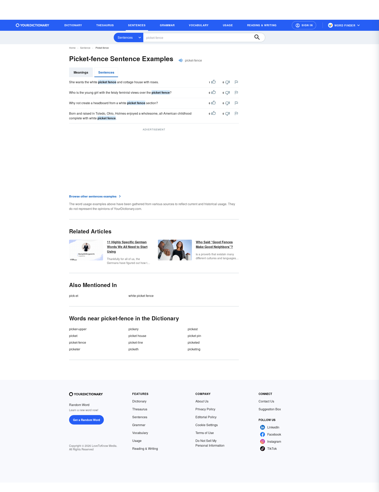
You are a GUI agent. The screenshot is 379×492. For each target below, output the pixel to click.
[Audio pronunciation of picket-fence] (180, 60)
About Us (201, 401)
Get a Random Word (86, 420)
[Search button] (259, 37)
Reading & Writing (145, 448)
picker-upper (77, 329)
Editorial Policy (206, 417)
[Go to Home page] (32, 25)
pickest (193, 329)
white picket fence (141, 295)
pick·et (73, 295)
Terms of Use (204, 432)
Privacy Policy (205, 409)
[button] (304, 25)
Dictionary (139, 401)
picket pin (194, 335)
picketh (134, 349)
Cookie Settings (206, 425)
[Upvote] (213, 82)
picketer (74, 349)
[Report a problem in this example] (236, 82)
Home (72, 47)
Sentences (125, 37)
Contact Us (266, 401)
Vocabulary (140, 432)
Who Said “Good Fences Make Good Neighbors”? (214, 244)
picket (73, 335)
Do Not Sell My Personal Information (209, 443)
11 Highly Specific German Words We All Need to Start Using (127, 247)
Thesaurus (139, 409)
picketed (194, 342)
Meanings (81, 72)
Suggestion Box (270, 409)
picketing (194, 349)
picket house (137, 335)
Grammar (138, 425)
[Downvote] (227, 82)
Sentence (85, 47)
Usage (137, 440)
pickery (134, 329)
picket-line (136, 342)
